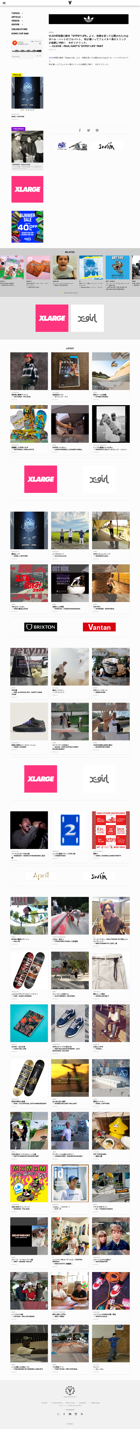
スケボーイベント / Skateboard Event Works (70, 1405)
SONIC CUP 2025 (19, 34)
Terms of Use (70, 1402)
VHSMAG (13, 58)
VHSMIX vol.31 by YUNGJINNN (25, 58)
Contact (45, 1402)
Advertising (95, 1402)
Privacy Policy (57, 1402)
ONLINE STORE (19, 29)
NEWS (51, 32)
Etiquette (82, 1402)
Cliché (51, 58)
